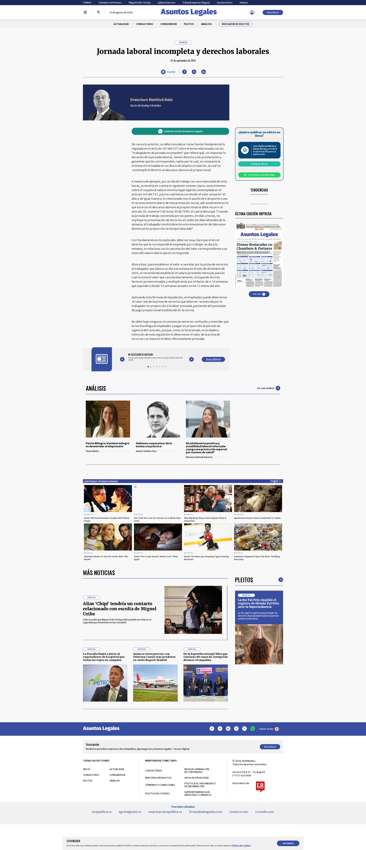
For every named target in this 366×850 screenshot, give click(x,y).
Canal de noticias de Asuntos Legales (183, 131)
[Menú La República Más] (85, 12)
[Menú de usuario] (251, 12)
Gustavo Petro (224, 2)
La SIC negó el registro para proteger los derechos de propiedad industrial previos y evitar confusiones (258, 615)
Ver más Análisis (265, 388)
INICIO (86, 769)
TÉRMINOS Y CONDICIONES (160, 784)
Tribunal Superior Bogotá (196, 2)
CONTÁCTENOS (153, 770)
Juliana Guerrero (166, 2)
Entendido (288, 843)
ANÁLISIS (206, 24)
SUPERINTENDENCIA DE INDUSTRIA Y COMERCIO (197, 793)
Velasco (244, 2)
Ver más (257, 294)
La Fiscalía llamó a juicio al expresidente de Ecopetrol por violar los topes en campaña (104, 657)
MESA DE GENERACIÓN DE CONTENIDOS (196, 770)
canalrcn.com (238, 812)
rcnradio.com (264, 812)
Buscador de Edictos (235, 24)
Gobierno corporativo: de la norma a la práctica (154, 445)
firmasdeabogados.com (205, 812)
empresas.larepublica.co (165, 812)
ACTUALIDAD (121, 24)
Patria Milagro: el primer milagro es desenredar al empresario (107, 445)
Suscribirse (273, 12)
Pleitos (244, 579)
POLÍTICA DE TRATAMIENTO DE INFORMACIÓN (200, 785)
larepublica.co (102, 812)
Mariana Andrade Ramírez (199, 457)
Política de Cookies (241, 845)
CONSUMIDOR (168, 24)
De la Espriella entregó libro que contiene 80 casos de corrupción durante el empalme (205, 657)
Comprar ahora (259, 163)
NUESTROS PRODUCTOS (158, 777)
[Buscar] (98, 12)
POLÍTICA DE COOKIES (157, 793)
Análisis (96, 388)
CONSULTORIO (144, 24)
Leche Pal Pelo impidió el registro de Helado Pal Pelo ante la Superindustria (258, 603)
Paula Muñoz (92, 451)
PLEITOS (189, 24)
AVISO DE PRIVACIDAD (196, 777)
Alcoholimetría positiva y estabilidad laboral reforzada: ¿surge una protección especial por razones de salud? (206, 448)
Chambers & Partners (110, 2)
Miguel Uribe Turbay (140, 2)
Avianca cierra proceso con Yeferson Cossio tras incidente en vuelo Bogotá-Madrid (154, 657)
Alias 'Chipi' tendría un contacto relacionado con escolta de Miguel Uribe (119, 609)
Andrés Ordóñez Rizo (146, 451)
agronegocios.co (130, 812)
